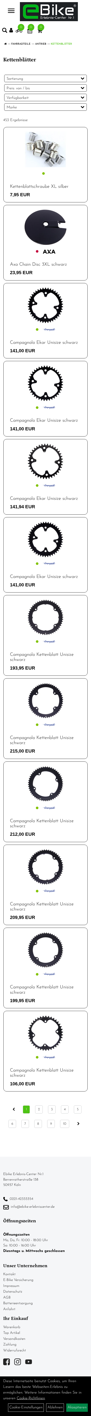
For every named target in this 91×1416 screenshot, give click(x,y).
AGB (7, 1297)
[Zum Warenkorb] (39, 31)
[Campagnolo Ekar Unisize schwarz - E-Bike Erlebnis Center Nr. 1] (45, 305)
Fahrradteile (20, 44)
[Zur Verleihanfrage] (19, 31)
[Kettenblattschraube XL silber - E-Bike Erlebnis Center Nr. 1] (45, 149)
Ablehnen (55, 1407)
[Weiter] (78, 1124)
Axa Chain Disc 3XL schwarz (38, 264)
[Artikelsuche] (4, 31)
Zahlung (10, 1344)
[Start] (5, 44)
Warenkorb (11, 1327)
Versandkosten (14, 1339)
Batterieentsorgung (18, 1303)
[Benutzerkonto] (12, 30)
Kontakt (9, 1274)
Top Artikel (11, 1333)
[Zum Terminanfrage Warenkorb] (30, 31)
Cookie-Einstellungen (26, 1407)
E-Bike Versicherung (18, 1280)
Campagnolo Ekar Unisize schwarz (44, 342)
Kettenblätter (61, 44)
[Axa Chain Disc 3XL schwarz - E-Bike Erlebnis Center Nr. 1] (45, 227)
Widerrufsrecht (14, 1350)
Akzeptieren (77, 1407)
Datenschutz (12, 1291)
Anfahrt (9, 1309)
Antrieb (40, 44)
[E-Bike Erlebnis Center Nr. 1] (49, 11)
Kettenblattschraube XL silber (39, 186)
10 (64, 1124)
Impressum (11, 1286)
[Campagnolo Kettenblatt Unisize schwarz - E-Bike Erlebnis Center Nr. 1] (45, 617)
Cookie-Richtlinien (31, 1398)
